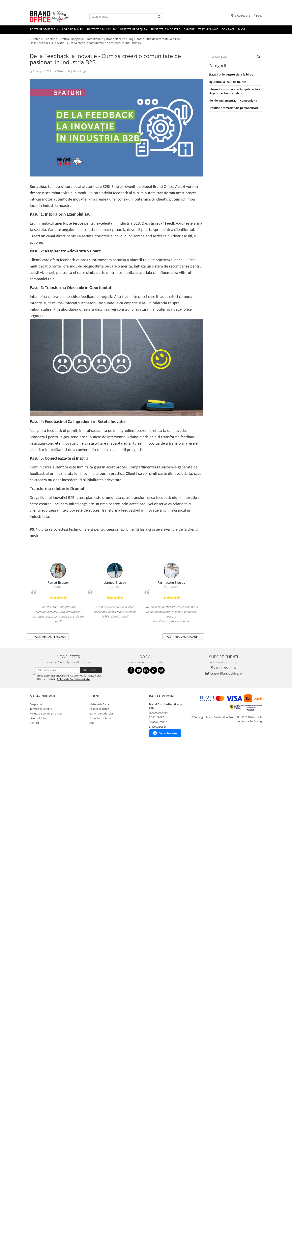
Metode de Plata (99, 704)
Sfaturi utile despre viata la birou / (159, 39)
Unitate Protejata (133, 29)
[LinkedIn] (146, 670)
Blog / (131, 39)
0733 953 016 (226, 668)
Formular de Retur (100, 718)
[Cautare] (159, 17)
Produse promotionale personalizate (234, 108)
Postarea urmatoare (182, 636)
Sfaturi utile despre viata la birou (231, 74)
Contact (227, 29)
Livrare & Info (72, 29)
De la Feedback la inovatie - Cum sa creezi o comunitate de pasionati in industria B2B (86, 43)
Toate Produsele (43, 29)
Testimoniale (208, 29)
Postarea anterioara (49, 636)
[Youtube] (138, 670)
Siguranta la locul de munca (227, 82)
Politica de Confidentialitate (73, 679)
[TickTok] (153, 670)
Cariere (189, 29)
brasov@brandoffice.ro (226, 673)
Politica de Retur (99, 709)
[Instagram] (161, 670)
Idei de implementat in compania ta (233, 100)
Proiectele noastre (165, 29)
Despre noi (36, 704)
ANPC (92, 723)
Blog (241, 29)
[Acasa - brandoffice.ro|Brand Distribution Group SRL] (50, 16)
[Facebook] (131, 670)
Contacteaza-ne (168, 733)
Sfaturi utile (63, 71)
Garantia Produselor (101, 713)
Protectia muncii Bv (101, 29)
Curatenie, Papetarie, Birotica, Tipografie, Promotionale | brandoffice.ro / (78, 39)
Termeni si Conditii (41, 709)
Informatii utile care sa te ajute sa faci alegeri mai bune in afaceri (234, 91)
